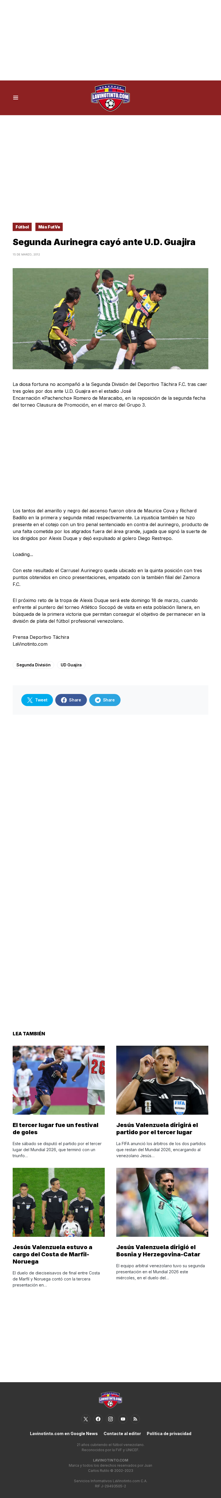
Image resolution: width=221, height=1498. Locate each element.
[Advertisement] (110, 40)
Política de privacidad (169, 1433)
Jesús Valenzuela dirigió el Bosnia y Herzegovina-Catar (158, 1251)
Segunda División (33, 664)
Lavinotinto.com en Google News (64, 1433)
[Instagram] (110, 1419)
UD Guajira (71, 664)
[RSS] (135, 1419)
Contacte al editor (122, 1433)
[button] (16, 97)
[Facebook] (98, 1419)
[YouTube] (122, 1419)
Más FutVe (49, 226)
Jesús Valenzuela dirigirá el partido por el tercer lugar (157, 1129)
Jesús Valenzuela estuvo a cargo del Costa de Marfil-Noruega (52, 1254)
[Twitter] (85, 1419)
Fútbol (22, 226)
